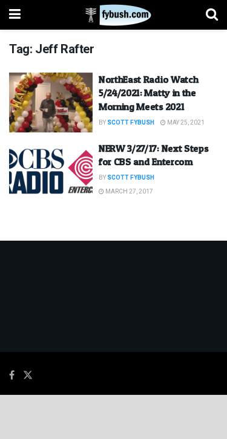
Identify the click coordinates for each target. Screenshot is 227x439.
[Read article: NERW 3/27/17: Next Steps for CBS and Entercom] (51, 171)
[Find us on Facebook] (12, 375)
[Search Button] (212, 15)
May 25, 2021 (185, 123)
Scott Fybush (130, 123)
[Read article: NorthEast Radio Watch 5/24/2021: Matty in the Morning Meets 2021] (51, 102)
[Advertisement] (114, 416)
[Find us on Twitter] (28, 375)
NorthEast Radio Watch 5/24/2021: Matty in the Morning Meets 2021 (148, 92)
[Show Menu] (15, 15)
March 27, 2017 (128, 191)
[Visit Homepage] (113, 15)
